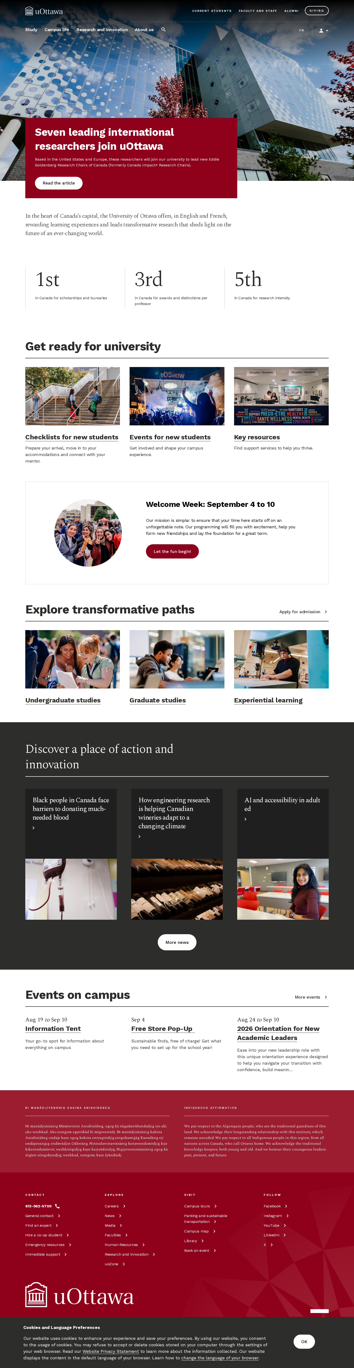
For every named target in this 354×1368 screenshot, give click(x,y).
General (39, 1215)
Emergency (45, 1244)
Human (121, 1244)
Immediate (42, 1254)
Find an (38, 1225)
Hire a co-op (43, 1235)
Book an (196, 1250)
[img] (44, 11)
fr (301, 30)
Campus (197, 1206)
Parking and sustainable (205, 1218)
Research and (126, 1254)
